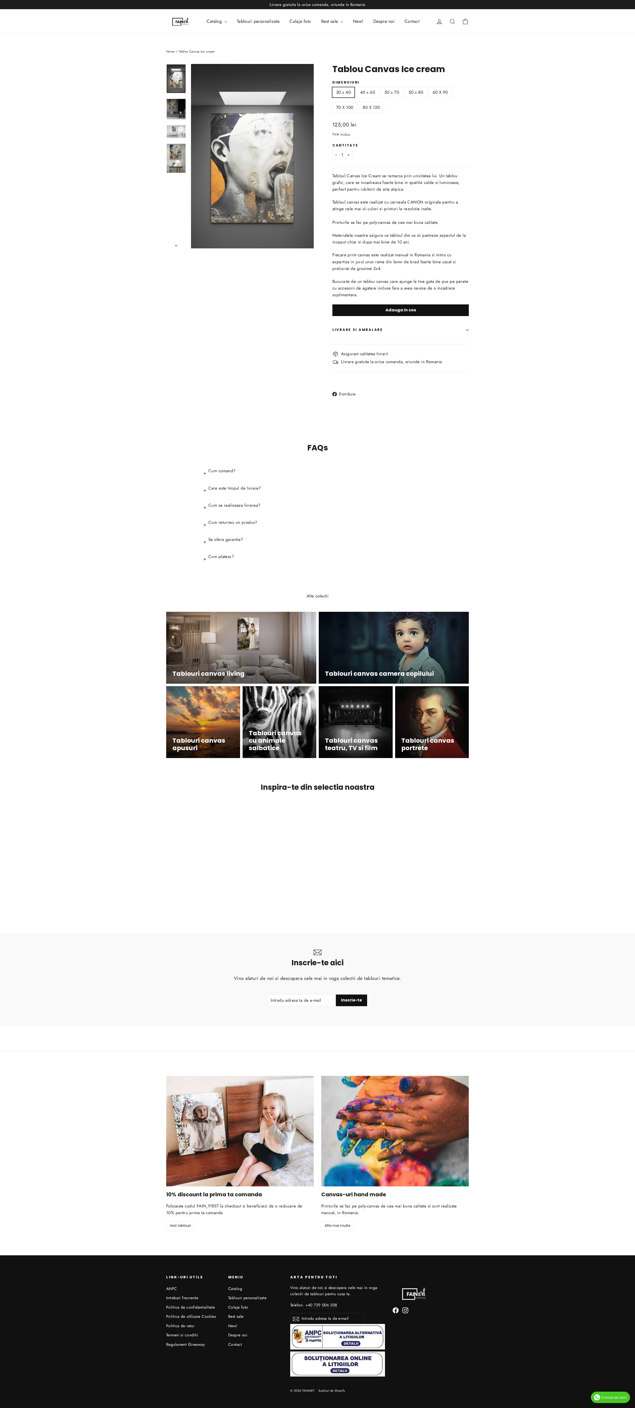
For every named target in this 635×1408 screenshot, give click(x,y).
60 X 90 (440, 92)
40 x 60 (367, 92)
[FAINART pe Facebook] (396, 1310)
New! (358, 21)
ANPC (171, 1288)
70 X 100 (344, 107)
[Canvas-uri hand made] (395, 1131)
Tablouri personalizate (258, 21)
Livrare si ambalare (357, 329)
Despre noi (384, 21)
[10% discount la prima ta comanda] (240, 1131)
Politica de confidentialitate (190, 1307)
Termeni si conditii (182, 1335)
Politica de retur (180, 1326)
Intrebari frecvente (182, 1298)
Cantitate (345, 145)
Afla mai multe (337, 1225)
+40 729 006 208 (321, 1305)
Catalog (215, 21)
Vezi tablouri (180, 1225)
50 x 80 (416, 92)
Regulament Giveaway (185, 1344)
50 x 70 (391, 92)
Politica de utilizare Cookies (191, 1316)
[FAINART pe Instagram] (405, 1310)
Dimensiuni (345, 83)
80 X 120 (371, 107)
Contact (412, 21)
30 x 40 (343, 92)
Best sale (330, 21)
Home (170, 51)
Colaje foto (300, 21)
